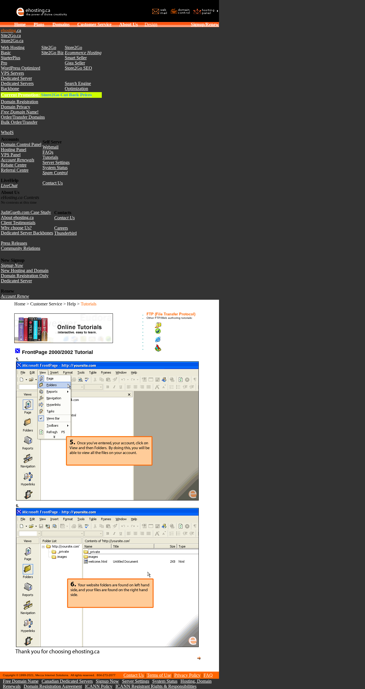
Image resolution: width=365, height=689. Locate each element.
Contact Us (52, 183)
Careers (61, 228)
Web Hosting (13, 47)
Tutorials (50, 157)
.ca (11, 30)
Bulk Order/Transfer (19, 122)
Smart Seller (76, 57)
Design (151, 24)
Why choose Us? (16, 227)
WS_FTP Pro (174, 348)
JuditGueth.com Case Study (26, 212)
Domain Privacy (15, 106)
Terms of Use (159, 675)
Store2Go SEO (78, 68)
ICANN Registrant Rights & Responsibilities (155, 686)
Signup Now (107, 681)
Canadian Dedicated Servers (67, 681)
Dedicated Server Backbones (27, 232)
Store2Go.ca (12, 40)
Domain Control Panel (21, 144)
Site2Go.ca (11, 35)
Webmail (50, 147)
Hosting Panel (13, 149)
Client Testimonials (18, 222)
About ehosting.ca (17, 217)
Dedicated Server (16, 78)
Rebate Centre (14, 165)
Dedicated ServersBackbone (17, 86)
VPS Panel (11, 154)
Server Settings (56, 162)
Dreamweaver (174, 331)
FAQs (47, 152)
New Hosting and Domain (24, 270)
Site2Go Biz (52, 52)
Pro (4, 62)
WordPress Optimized (20, 68)
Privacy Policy (187, 675)
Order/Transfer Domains (23, 117)
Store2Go (73, 47)
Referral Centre (15, 170)
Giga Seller (75, 62)
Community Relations (20, 248)
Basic (6, 52)
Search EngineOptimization (78, 86)
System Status (55, 167)
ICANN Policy (98, 686)
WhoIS (7, 132)
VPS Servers (12, 73)
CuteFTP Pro (173, 325)
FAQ (208, 675)
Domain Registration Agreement (53, 686)
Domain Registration (19, 101)
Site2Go (48, 47)
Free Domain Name (20, 681)
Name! (19, 112)
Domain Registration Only (24, 275)
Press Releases (14, 243)
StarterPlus (10, 57)
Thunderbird (65, 233)
